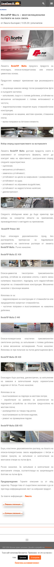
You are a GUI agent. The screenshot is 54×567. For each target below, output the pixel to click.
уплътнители (36, 23)
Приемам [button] (22, 557)
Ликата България (11, 23)
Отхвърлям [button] (35, 557)
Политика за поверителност (27, 563)
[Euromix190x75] (3, 10)
